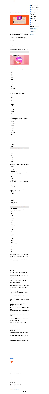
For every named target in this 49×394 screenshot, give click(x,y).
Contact (18, 389)
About (10, 389)
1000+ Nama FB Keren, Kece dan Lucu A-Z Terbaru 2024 (15, 384)
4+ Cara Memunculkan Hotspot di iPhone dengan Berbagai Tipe (19, 206)
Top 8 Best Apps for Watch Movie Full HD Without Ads (35, 7)
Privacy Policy (15, 389)
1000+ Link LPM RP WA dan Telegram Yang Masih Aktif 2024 (34, 14)
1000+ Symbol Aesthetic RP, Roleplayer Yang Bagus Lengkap (35, 12)
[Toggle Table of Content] (13, 40)
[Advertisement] (19, 8)
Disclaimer (13, 389)
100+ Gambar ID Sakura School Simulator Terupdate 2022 (34, 22)
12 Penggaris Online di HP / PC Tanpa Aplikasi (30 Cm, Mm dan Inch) (34, 20)
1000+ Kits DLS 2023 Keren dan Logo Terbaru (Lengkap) (34, 24)
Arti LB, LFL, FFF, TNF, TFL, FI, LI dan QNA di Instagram (15, 373)
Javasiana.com (11, 379)
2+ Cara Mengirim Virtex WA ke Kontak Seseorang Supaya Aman (35, 16)
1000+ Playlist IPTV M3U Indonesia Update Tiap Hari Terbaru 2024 (34, 9)
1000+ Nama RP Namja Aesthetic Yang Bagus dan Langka (35, 18)
